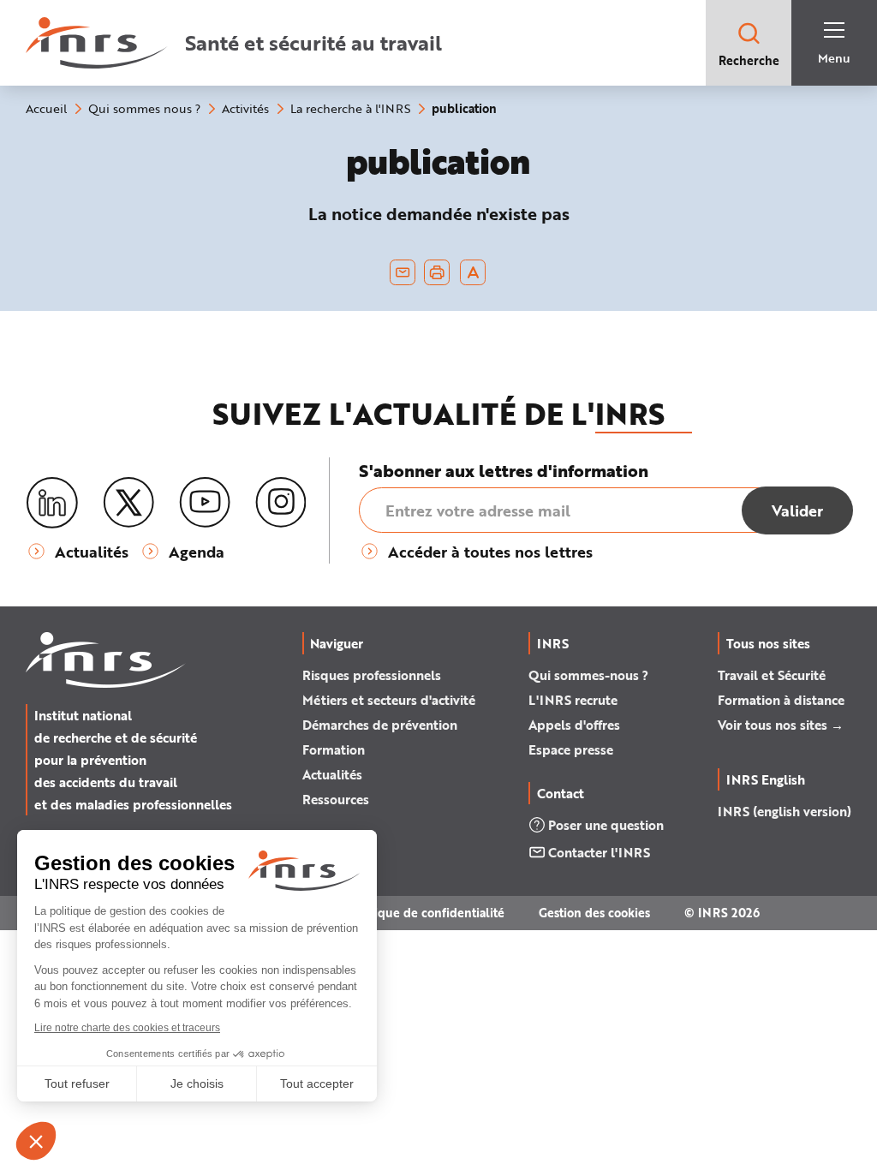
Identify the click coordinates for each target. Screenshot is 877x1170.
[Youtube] (204, 502)
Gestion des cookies (594, 913)
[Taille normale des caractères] (473, 272)
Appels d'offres (574, 724)
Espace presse (570, 749)
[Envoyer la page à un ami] (402, 272)
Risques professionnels (371, 675)
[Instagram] (281, 502)
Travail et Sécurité (772, 675)
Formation (333, 749)
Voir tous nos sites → (781, 724)
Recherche (749, 60)
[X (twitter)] (128, 502)
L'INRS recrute (572, 699)
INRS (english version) (784, 811)
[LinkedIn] (52, 503)
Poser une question (606, 824)
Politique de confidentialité (426, 913)
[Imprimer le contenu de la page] (437, 272)
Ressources (335, 799)
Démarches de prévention (379, 724)
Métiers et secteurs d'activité (388, 699)
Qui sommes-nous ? (588, 675)
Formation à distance (781, 699)
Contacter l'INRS (599, 852)
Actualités (332, 774)
